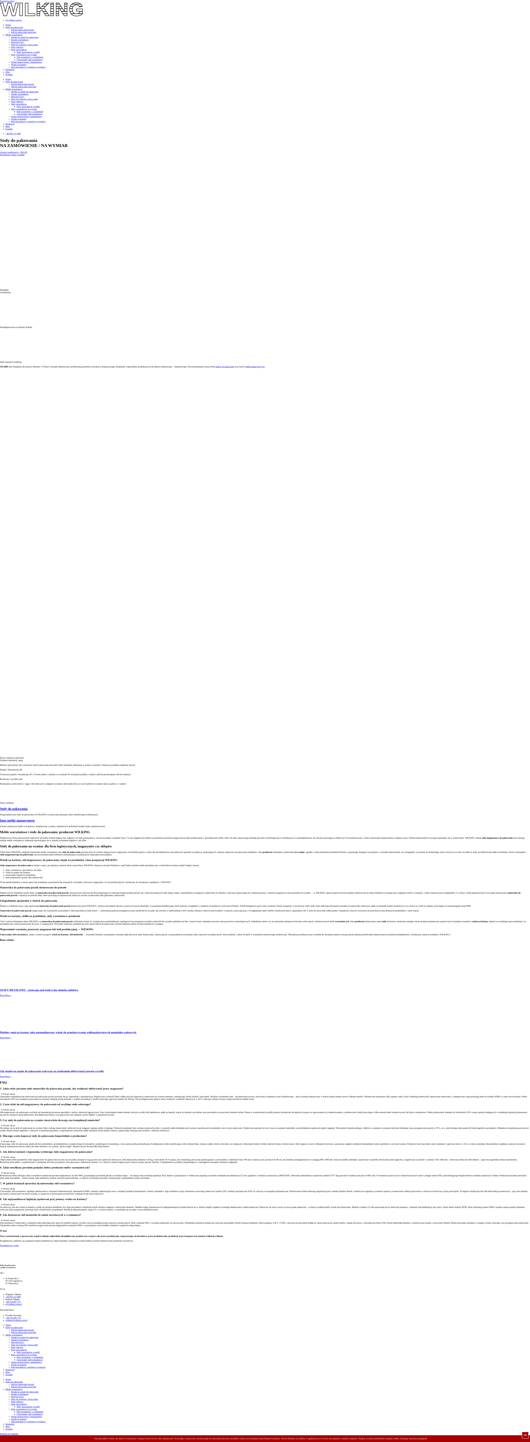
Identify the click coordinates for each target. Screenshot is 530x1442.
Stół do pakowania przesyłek (23, 32)
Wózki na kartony (19, 64)
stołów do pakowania (224, 367)
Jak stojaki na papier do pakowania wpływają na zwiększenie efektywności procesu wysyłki (52, 1071)
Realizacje (10, 69)
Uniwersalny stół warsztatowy (30, 60)
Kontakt (9, 74)
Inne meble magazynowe (17, 820)
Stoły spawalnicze (19, 50)
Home (8, 25)
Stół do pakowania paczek (22, 30)
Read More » (5, 995)
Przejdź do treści (7, 1)
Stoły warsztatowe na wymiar (24, 55)
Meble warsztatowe (14, 35)
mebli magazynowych (255, 367)
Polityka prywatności (9, 1434)
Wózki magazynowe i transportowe (26, 62)
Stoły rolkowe (17, 47)
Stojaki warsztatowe (20, 40)
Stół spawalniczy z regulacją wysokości (28, 67)
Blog (8, 72)
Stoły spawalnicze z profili (28, 52)
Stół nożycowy (17, 42)
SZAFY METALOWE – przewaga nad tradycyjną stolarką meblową (39, 990)
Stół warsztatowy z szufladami (30, 57)
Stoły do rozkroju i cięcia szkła (24, 45)
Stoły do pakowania (14, 27)
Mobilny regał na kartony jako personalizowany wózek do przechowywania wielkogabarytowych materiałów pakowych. (68, 1032)
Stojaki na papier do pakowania (25, 37)
